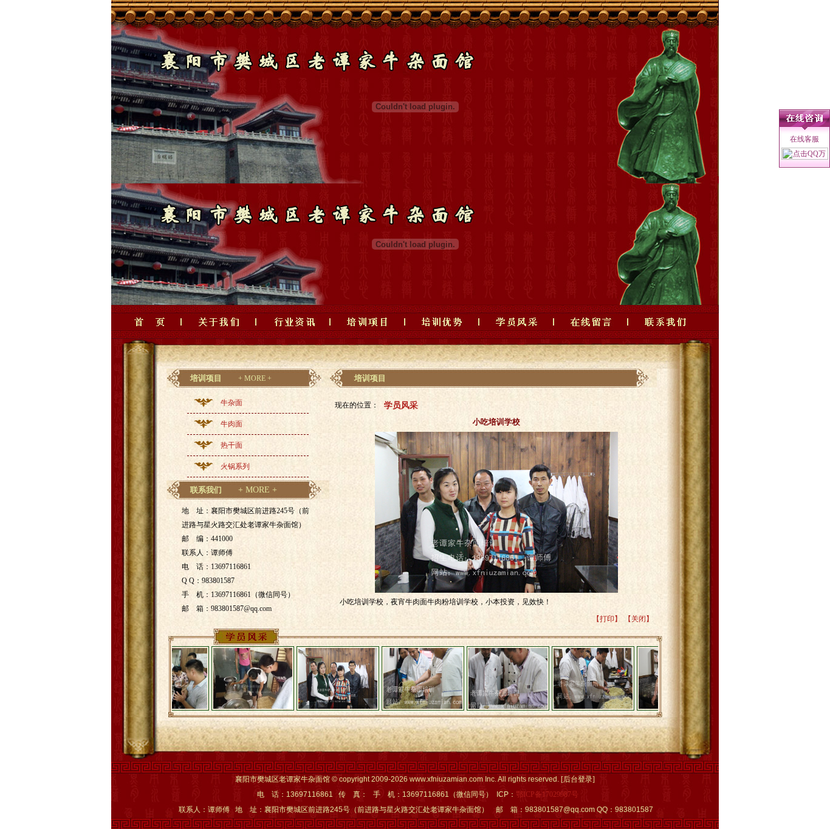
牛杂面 (231, 402)
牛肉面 (231, 424)
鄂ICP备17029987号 (547, 794)
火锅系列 (235, 466)
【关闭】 (638, 619)
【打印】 (607, 619)
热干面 (231, 445)
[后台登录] (578, 779)
